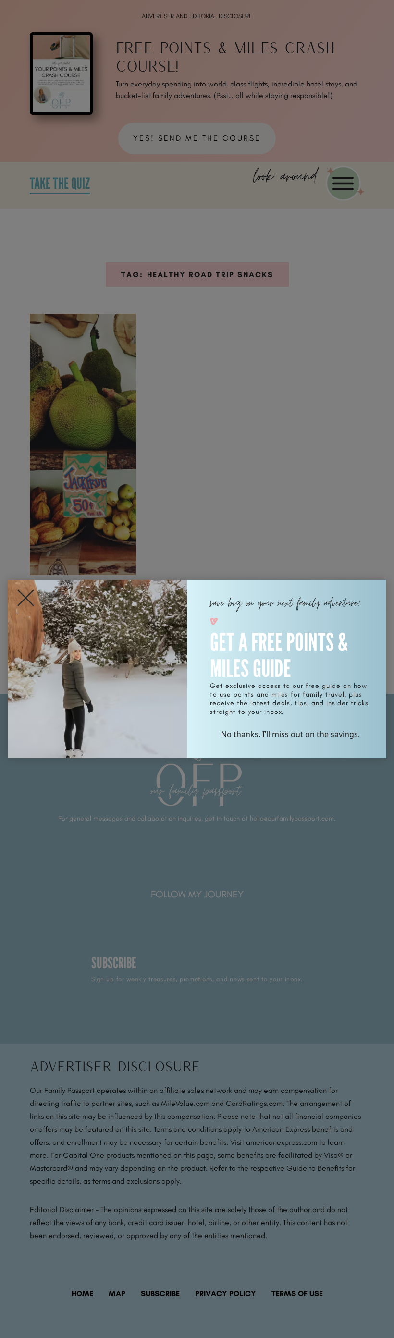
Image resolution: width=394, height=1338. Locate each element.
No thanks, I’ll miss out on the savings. (290, 734)
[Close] (26, 598)
